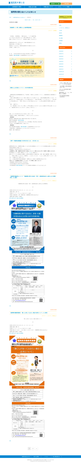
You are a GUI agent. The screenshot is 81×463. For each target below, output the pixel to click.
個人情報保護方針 (56, 456)
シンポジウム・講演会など (52, 180)
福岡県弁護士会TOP (26, 456)
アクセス (46, 456)
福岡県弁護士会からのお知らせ (19, 17)
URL (10, 80)
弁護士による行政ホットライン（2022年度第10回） (22, 87)
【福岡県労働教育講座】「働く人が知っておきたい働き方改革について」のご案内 (28, 312)
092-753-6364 (16, 55)
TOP (10, 17)
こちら (30, 152)
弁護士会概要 (36, 456)
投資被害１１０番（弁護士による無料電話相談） (21, 27)
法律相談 (55, 30)
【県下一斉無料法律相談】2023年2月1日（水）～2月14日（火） (24, 140)
